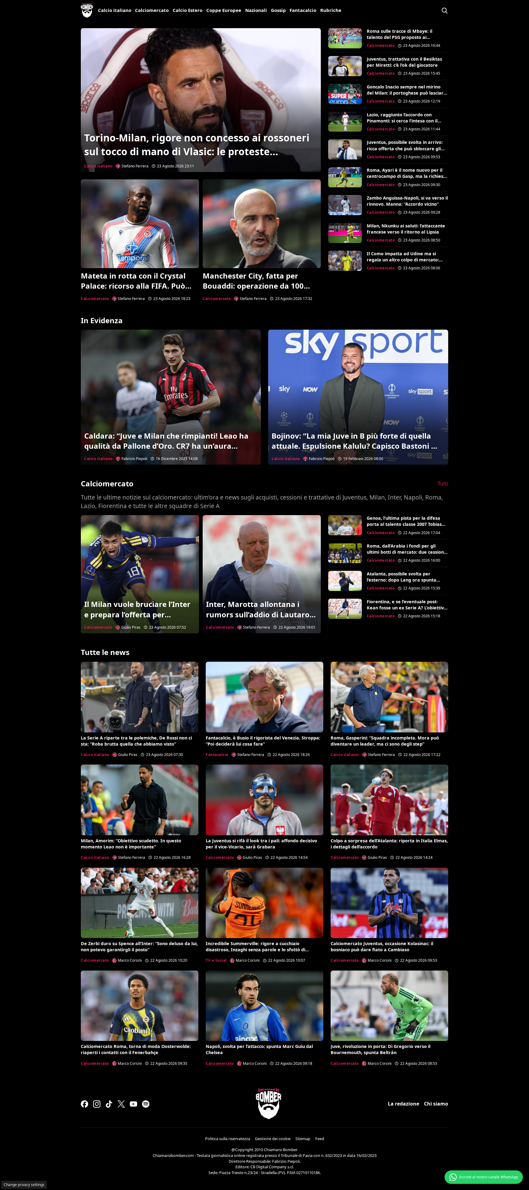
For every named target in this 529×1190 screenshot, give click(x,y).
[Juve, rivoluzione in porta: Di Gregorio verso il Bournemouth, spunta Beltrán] (389, 1006)
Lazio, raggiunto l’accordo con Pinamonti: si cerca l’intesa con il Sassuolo (402, 121)
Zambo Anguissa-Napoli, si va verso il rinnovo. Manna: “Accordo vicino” (407, 201)
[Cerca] (444, 10)
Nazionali (256, 10)
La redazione (403, 1103)
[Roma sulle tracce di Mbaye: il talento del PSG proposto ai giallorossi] (345, 38)
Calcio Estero (187, 10)
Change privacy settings (24, 1184)
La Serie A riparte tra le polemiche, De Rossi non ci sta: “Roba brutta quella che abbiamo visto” (136, 741)
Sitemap (302, 1138)
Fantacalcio (303, 10)
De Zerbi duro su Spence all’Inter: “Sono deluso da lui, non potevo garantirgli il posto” (139, 946)
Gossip (278, 10)
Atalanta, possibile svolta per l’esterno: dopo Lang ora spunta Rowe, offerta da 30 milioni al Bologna (401, 583)
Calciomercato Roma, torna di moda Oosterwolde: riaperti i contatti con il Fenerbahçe (136, 1049)
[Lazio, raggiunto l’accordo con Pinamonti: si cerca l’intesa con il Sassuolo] (345, 122)
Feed (319, 1138)
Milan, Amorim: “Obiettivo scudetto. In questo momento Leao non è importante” (131, 844)
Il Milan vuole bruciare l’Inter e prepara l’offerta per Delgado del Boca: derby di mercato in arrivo (137, 619)
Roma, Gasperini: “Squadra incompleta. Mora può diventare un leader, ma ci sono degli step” (385, 741)
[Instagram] (96, 1104)
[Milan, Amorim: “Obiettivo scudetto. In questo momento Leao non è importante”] (139, 800)
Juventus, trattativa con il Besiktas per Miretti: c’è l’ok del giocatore (404, 62)
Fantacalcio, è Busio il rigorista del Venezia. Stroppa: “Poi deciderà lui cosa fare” (263, 741)
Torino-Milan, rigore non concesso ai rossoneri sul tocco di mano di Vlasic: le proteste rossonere (197, 151)
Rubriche (330, 10)
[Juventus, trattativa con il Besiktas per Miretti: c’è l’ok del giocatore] (345, 66)
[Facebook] (84, 1104)
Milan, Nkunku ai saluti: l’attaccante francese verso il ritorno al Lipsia (406, 229)
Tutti (443, 483)
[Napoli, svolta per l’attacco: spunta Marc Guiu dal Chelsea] (264, 1006)
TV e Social (216, 960)
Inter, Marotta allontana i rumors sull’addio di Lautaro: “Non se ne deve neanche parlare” (259, 619)
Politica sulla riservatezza (227, 1138)
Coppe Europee (223, 10)
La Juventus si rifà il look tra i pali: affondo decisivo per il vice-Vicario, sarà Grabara (261, 844)
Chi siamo (436, 1103)
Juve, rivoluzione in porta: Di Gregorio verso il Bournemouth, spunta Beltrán (380, 1049)
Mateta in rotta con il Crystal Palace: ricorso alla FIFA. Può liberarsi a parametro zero (133, 286)
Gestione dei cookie (273, 1138)
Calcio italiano (114, 10)
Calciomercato (152, 10)
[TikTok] (109, 1104)
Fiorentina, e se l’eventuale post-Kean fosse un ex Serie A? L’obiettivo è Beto (407, 608)
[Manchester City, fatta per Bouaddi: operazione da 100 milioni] (262, 223)
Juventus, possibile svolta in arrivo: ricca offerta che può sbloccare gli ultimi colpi (405, 148)
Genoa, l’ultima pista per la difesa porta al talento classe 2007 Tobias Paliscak (404, 524)
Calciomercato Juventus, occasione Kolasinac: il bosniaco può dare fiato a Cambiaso (382, 946)
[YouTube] (133, 1104)
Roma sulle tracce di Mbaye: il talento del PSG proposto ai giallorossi (399, 37)
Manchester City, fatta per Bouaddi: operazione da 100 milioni (253, 286)
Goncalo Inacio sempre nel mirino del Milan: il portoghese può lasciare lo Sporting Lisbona (406, 93)
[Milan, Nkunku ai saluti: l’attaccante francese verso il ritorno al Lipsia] (345, 233)
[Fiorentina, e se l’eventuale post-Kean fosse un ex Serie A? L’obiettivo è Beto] (345, 609)
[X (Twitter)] (121, 1104)
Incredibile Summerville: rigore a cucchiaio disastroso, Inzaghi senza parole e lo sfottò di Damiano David (255, 950)
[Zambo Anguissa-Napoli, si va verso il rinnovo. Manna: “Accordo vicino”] (345, 205)
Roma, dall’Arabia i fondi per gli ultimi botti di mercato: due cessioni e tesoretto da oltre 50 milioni (406, 552)
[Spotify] (145, 1104)
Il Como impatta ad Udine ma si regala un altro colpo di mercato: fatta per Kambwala (403, 260)
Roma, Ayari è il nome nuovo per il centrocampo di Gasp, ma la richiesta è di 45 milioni (407, 176)
